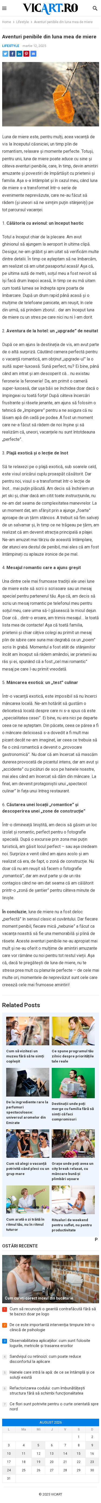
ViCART (56, 1494)
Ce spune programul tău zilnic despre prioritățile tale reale (73, 1056)
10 (9, 1453)
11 (24, 1453)
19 (38, 1462)
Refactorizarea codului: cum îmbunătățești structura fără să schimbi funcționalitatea (47, 1391)
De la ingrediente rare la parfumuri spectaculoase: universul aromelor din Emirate (27, 1112)
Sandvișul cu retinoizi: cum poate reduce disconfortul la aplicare (45, 1359)
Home (6, 22)
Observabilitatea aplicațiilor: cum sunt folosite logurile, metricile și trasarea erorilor (50, 1343)
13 (52, 1453)
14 (65, 1453)
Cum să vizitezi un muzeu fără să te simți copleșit (25, 1056)
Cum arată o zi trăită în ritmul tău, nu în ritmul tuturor (25, 1224)
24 (9, 1470)
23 (92, 1462)
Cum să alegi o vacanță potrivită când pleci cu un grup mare (27, 1168)
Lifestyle (22, 22)
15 (79, 1453)
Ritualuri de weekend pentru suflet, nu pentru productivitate (72, 1225)
